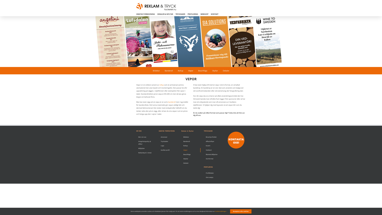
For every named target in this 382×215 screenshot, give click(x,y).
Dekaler (226, 70)
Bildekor (156, 70)
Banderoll (169, 70)
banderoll (171, 102)
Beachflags (202, 70)
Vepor (190, 70)
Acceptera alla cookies (241, 211)
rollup (161, 85)
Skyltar (215, 70)
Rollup (180, 70)
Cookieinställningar (220, 211)
